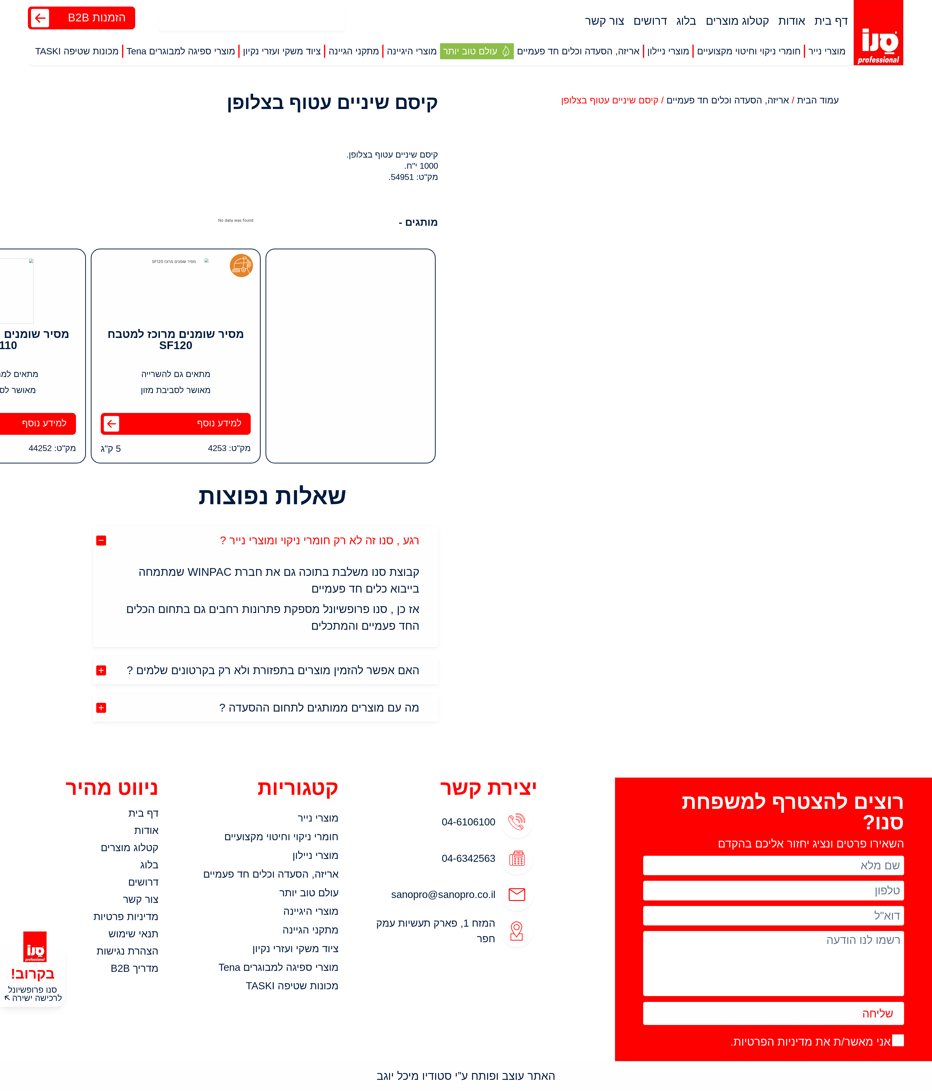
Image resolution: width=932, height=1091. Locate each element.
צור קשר (604, 20)
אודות (791, 20)
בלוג (686, 20)
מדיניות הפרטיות (772, 1041)
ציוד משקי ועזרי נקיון (295, 948)
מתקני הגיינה (311, 930)
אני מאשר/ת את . (810, 1041)
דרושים (650, 20)
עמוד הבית (818, 100)
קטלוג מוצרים (737, 20)
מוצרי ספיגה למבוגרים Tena (278, 967)
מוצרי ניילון (315, 855)
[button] (827, 51)
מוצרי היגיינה (311, 911)
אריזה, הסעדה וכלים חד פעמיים (727, 100)
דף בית (831, 20)
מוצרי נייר (318, 818)
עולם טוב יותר (309, 892)
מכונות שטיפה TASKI (292, 985)
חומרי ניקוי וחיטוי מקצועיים (281, 836)
